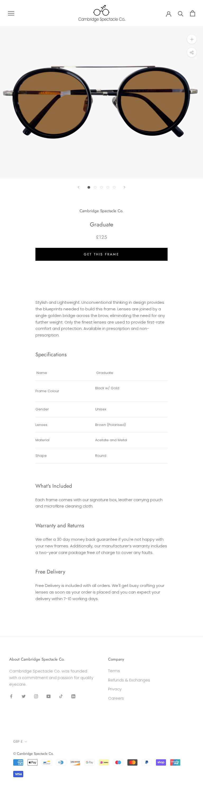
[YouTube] (48, 696)
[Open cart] (192, 13)
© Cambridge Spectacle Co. (33, 753)
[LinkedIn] (73, 696)
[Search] (180, 13)
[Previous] (78, 187)
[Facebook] (11, 696)
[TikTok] (61, 696)
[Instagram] (36, 696)
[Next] (124, 187)
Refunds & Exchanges (129, 680)
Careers (116, 698)
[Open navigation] (11, 13)
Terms (114, 671)
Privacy (115, 689)
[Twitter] (24, 696)
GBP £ (18, 741)
